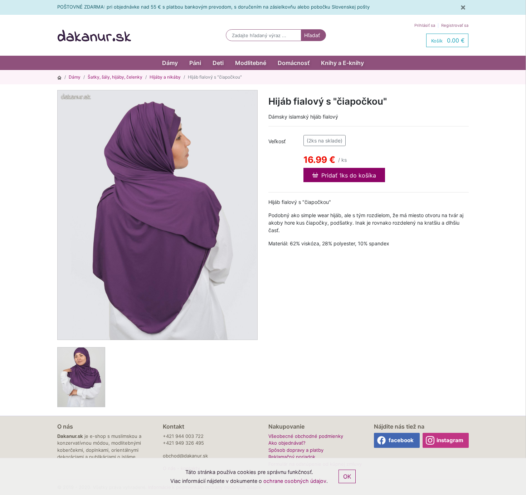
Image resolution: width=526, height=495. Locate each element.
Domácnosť (294, 62)
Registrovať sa (454, 25)
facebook (401, 440)
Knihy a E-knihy (342, 62)
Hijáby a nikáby (165, 77)
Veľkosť (277, 141)
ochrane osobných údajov (294, 481)
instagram (450, 440)
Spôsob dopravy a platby (295, 450)
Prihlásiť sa (424, 25)
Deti (218, 62)
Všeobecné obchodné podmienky (305, 436)
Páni (195, 62)
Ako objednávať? (287, 443)
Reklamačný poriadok (291, 457)
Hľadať (312, 35)
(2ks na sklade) (324, 141)
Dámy (170, 62)
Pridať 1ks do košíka (348, 175)
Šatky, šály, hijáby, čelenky (115, 77)
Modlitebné (250, 62)
